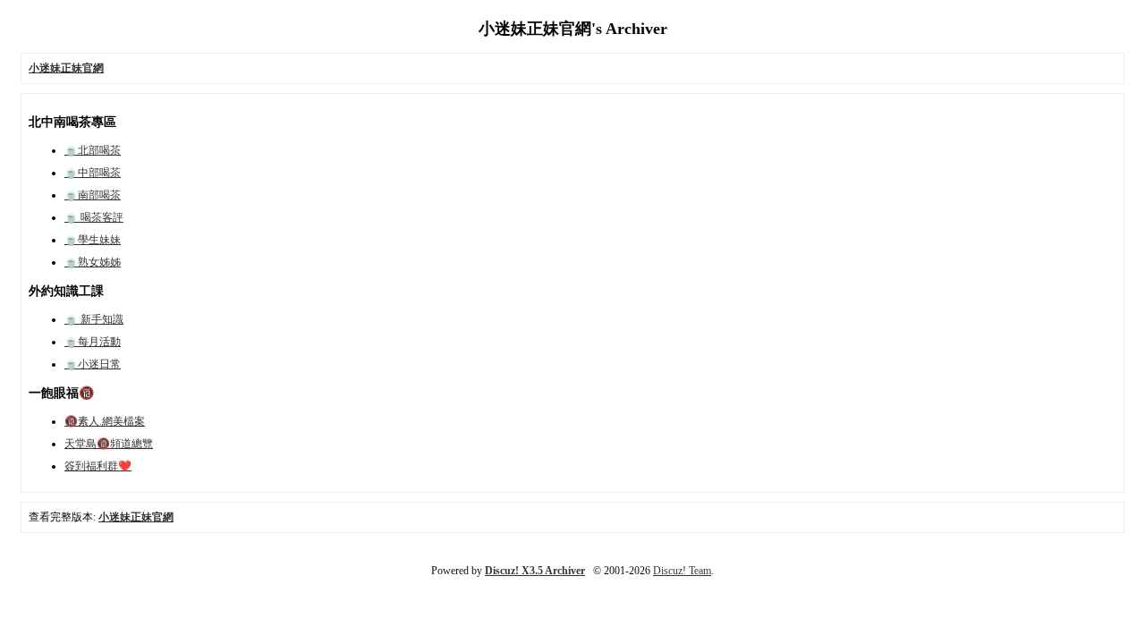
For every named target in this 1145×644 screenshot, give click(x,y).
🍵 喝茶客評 (93, 217)
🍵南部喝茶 (92, 195)
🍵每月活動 (92, 341)
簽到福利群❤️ (97, 466)
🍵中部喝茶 (92, 172)
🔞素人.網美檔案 (104, 421)
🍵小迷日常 (92, 364)
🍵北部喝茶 (92, 150)
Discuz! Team (682, 570)
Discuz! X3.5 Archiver (535, 570)
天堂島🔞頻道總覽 (108, 443)
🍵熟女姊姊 (92, 262)
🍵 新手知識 (93, 319)
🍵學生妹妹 (92, 239)
